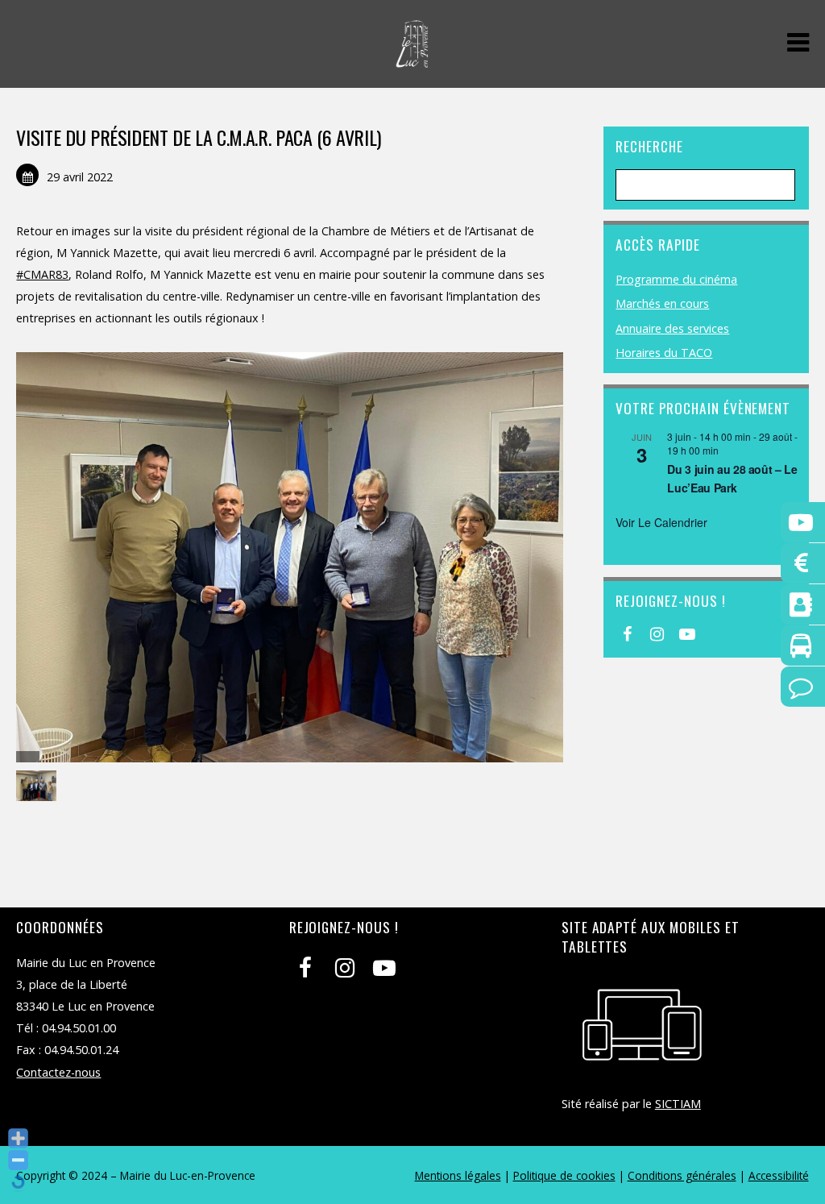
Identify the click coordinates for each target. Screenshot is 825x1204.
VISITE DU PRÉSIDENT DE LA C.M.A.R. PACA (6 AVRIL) (198, 137)
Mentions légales (458, 1175)
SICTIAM (678, 1103)
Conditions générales (682, 1175)
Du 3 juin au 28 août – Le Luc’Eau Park (732, 478)
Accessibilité (778, 1175)
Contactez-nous (58, 1072)
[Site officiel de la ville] (412, 59)
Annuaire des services (672, 328)
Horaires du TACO (664, 352)
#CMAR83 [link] (42, 274)
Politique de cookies (564, 1175)
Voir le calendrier (661, 522)
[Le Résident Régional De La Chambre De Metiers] (38, 786)
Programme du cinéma (676, 279)
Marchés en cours (662, 303)
